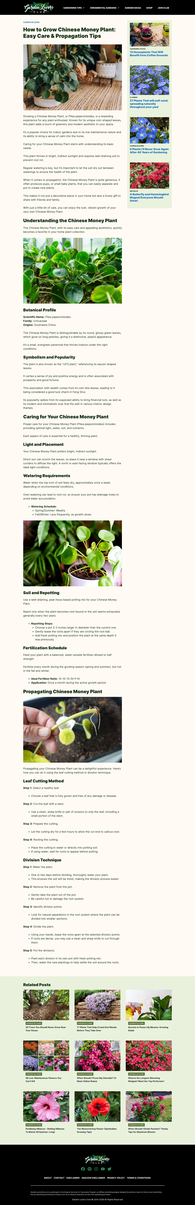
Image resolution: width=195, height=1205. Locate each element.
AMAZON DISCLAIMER (93, 1177)
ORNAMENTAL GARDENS (103, 7)
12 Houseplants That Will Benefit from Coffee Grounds (149, 54)
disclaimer (73, 1177)
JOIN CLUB (163, 7)
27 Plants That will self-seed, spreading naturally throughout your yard (149, 104)
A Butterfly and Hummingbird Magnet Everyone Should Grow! (149, 197)
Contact (59, 1177)
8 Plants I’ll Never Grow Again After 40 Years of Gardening (149, 151)
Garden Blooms (31, 22)
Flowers (134, 97)
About (48, 1177)
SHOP (149, 7)
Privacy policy (116, 1177)
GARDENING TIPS (72, 7)
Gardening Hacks (138, 49)
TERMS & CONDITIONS (139, 1177)
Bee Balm (134, 191)
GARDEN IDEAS (133, 7)
